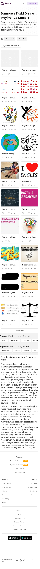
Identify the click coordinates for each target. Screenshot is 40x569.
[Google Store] (26, 538)
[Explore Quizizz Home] (6, 3)
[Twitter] (17, 560)
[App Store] (14, 538)
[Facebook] (21, 560)
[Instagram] (24, 560)
